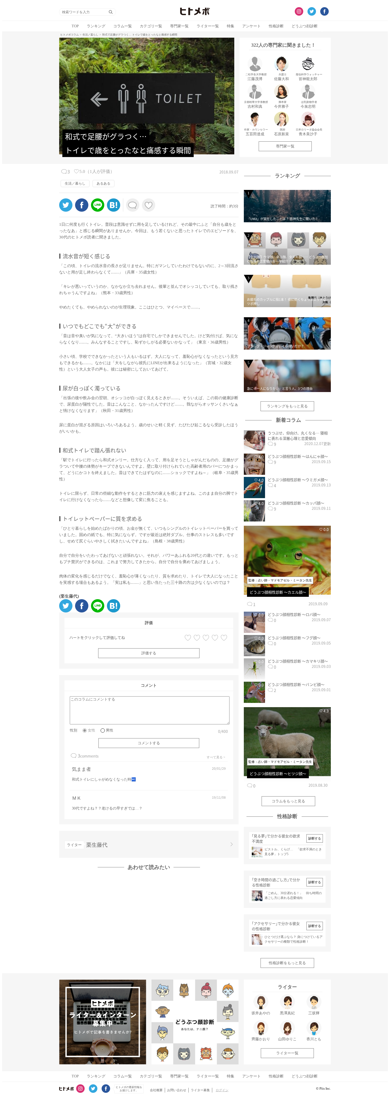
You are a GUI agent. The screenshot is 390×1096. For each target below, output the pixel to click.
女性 (91, 730)
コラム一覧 (122, 26)
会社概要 (156, 1090)
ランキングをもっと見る (287, 406)
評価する (148, 653)
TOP (75, 26)
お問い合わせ (176, 1090)
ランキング (96, 26)
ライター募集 (200, 1090)
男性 (109, 730)
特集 (230, 26)
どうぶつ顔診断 (305, 26)
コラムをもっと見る (288, 801)
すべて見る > (216, 757)
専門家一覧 (179, 26)
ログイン (222, 1090)
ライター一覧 (208, 26)
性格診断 (276, 26)
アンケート (251, 26)
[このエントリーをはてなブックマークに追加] (113, 210)
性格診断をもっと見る (287, 963)
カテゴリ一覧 (151, 26)
